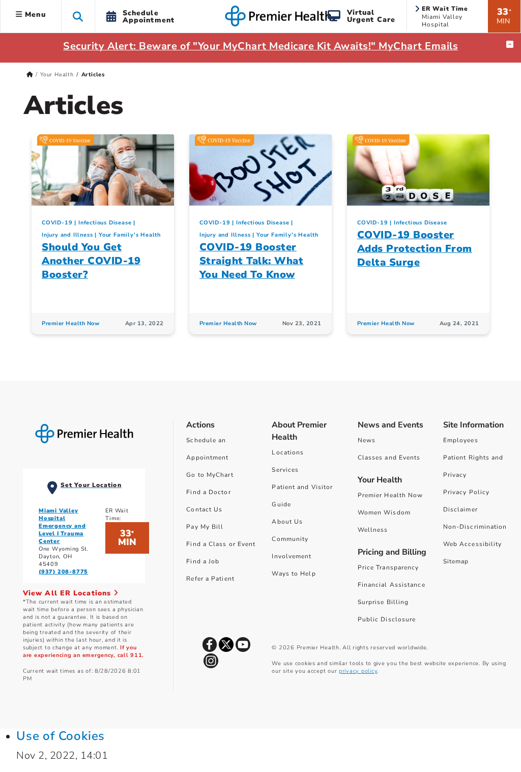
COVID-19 (57, 222)
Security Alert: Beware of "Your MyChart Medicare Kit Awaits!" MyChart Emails (260, 46)
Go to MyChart (209, 475)
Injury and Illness (67, 235)
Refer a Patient (210, 579)
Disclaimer (460, 509)
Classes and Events (389, 457)
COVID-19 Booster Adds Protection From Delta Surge (414, 248)
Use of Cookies (60, 736)
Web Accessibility (472, 544)
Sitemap (456, 561)
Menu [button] (34, 14)
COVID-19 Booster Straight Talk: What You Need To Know (251, 260)
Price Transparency (388, 567)
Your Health (57, 74)
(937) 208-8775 (63, 572)
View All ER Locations (68, 593)
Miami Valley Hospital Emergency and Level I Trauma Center (62, 526)
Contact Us (204, 509)
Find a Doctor (208, 492)
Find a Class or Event (220, 544)
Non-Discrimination (475, 527)
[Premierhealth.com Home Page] (29, 74)
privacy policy (358, 671)
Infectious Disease (104, 222)
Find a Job (202, 561)
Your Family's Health (130, 235)
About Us (287, 522)
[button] (78, 16)
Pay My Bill (204, 527)
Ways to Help (293, 573)
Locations (288, 452)
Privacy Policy (466, 492)
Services (285, 470)
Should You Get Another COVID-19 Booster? (91, 260)
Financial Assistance (391, 585)
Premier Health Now (70, 323)
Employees (460, 440)
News (366, 440)
